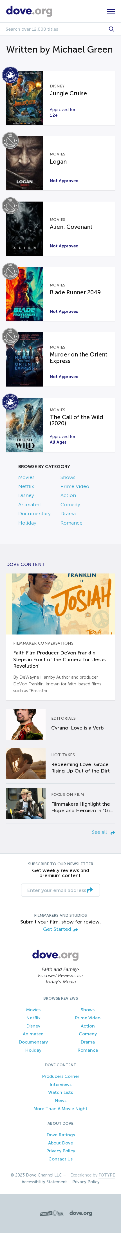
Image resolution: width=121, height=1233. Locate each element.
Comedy (70, 504)
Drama (68, 513)
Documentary (34, 513)
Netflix (26, 486)
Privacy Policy (60, 1150)
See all (100, 832)
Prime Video (74, 486)
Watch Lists (60, 1092)
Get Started (57, 929)
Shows (67, 477)
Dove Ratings (60, 1134)
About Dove (60, 1143)
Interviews (60, 1084)
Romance (71, 523)
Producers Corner (60, 1076)
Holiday (27, 523)
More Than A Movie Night (60, 1108)
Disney (26, 495)
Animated (29, 504)
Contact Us (60, 1159)
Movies (26, 477)
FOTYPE (106, 1175)
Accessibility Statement (44, 1182)
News (60, 1100)
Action (68, 495)
